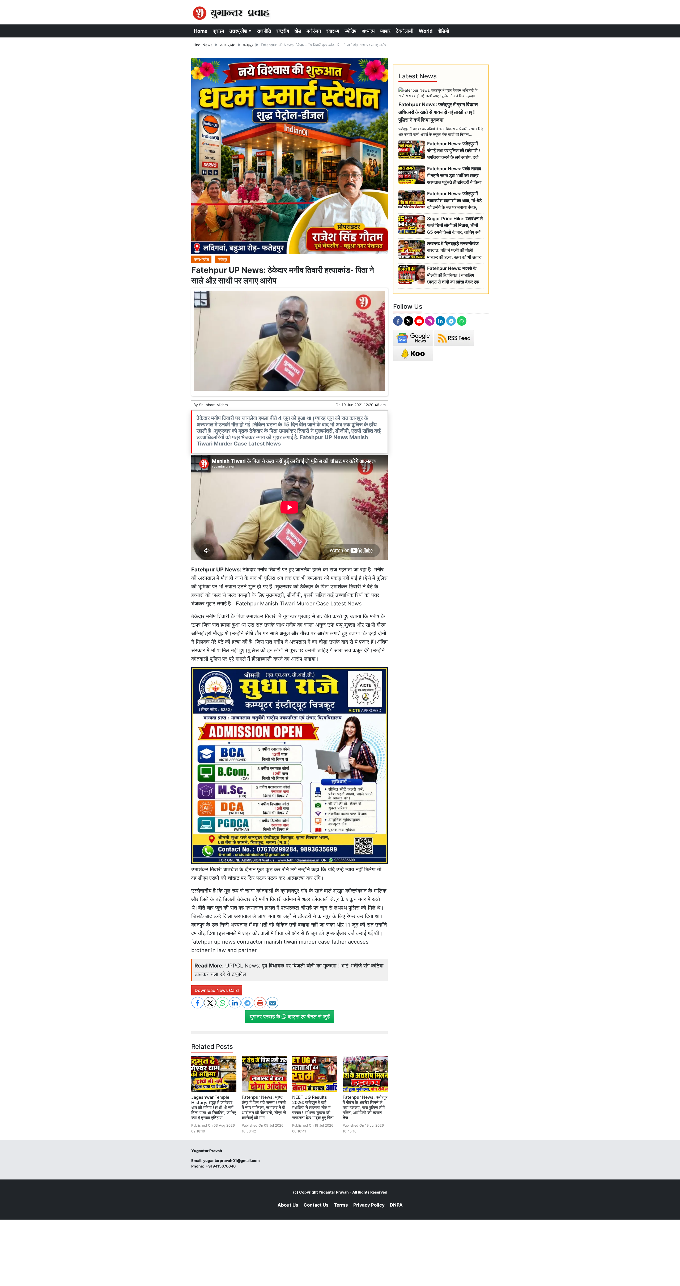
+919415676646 (221, 1166)
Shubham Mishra (213, 404)
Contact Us (316, 1205)
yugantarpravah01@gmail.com (231, 1160)
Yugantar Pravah (333, 1192)
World (425, 31)
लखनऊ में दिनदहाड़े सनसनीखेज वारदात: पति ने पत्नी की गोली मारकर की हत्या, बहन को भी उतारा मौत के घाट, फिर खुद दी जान (454, 250)
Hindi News (202, 45)
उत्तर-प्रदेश (227, 45)
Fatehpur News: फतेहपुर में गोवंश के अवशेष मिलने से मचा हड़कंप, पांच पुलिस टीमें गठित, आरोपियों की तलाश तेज (365, 1107)
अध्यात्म (368, 31)
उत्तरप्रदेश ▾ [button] (240, 31)
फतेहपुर (248, 45)
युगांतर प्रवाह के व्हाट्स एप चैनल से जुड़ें (290, 1016)
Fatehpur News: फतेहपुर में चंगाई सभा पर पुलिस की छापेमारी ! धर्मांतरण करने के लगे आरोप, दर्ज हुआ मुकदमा (453, 150)
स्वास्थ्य (332, 31)
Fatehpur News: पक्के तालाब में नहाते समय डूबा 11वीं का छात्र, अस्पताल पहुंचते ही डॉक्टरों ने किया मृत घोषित (454, 175)
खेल (297, 31)
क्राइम (218, 31)
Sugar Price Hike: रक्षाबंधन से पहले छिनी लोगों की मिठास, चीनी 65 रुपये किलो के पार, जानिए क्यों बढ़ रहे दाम (455, 225)
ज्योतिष (350, 31)
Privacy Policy (369, 1205)
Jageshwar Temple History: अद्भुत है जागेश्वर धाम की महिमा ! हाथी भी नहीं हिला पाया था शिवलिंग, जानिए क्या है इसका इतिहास (213, 1107)
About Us (288, 1205)
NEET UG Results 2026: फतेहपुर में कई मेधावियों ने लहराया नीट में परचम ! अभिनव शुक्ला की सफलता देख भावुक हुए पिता (313, 1107)
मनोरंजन (314, 31)
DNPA (396, 1205)
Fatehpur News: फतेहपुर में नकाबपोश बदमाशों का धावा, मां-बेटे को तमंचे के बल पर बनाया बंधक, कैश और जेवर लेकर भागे (454, 200)
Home (200, 31)
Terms (341, 1205)
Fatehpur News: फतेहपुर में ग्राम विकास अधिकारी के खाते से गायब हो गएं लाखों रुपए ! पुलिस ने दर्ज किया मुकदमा (438, 112)
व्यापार (385, 31)
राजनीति (264, 31)
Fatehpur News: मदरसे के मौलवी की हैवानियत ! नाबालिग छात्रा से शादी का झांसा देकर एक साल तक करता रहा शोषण (453, 275)
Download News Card (217, 990)
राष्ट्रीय (282, 31)
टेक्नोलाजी (404, 31)
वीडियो (443, 31)
